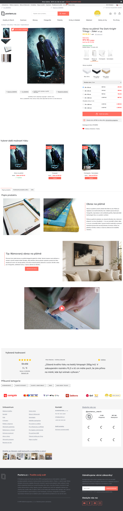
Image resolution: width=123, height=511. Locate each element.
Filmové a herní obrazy (37, 385)
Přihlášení (110, 5)
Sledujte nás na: (89, 407)
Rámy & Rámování (25, 5)
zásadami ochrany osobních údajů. (104, 491)
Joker (50, 385)
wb (101, 31)
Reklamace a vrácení (9, 430)
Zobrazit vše (24, 373)
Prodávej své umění (57, 5)
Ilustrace (23, 20)
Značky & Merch (8, 20)
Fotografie (47, 20)
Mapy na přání (41, 5)
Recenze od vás (7, 442)
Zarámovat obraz (32, 269)
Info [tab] (32, 189)
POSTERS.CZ (12, 13)
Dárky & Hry (102, 20)
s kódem (92, 40)
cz (119, 5)
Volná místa (32, 411)
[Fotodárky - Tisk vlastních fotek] (110, 13)
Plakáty (60, 20)
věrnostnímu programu (112, 120)
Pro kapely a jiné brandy (36, 430)
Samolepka (110, 59)
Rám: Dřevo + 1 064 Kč (96, 77)
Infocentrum (5, 5)
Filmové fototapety (20, 385)
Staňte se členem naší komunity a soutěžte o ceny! (24, 451)
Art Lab (65, 5)
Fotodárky (33, 5)
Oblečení (89, 20)
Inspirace (48, 5)
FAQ (4, 417)
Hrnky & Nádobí (74, 20)
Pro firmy (116, 20)
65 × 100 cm (88, 97)
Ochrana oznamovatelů (62, 429)
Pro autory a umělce (35, 423)
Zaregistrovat (111, 488)
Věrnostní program (8, 439)
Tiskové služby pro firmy (36, 436)
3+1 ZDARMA (7, 7)
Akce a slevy (71, 5)
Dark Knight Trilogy (62, 385)
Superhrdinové (6, 385)
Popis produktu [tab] (6, 190)
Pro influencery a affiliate (36, 427)
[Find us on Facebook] (89, 503)
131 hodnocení (98, 34)
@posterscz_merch (93, 411)
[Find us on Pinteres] (95, 503)
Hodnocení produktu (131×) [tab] (20, 189)
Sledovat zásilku (7, 411)
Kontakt (5, 414)
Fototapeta (102, 59)
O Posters (5, 420)
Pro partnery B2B (34, 433)
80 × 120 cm (88, 108)
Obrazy (35, 20)
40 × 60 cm (88, 90)
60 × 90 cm (88, 94)
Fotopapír (86, 59)
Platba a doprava (14, 5)
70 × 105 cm (88, 104)
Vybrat (55, 178)
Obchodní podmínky (8, 427)
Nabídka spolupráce (35, 420)
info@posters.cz (60, 417)
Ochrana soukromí (8, 433)
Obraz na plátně (94, 59)
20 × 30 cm (88, 87)
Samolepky (32, 417)
